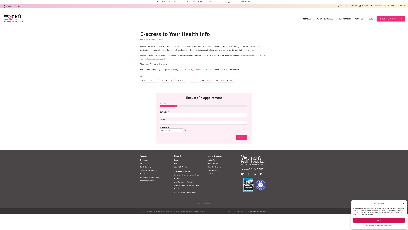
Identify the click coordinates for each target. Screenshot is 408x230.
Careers (176, 160)
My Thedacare (212, 170)
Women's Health (207, 81)
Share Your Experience (348, 6)
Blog (371, 19)
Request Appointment (390, 19)
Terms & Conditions (146, 211)
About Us (359, 19)
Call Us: (253, 169)
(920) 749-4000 (246, 2)
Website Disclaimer (199, 211)
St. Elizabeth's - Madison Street (185, 192)
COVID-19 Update (180, 167)
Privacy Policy (388, 225)
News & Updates (158, 39)
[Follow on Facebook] (249, 174)
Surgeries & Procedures (148, 170)
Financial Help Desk (215, 167)
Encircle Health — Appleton (184, 182)
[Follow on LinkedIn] (261, 174)
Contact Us (378, 6)
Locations (390, 6)
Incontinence (145, 174)
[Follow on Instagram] (242, 174)
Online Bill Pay (213, 163)
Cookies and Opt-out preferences (374, 225)
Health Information (168, 81)
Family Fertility (145, 167)
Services (307, 19)
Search (402, 6)
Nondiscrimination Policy (184, 211)
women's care (194, 81)
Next (241, 138)
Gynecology (144, 163)
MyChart (365, 6)
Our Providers (345, 19)
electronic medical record (150, 81)
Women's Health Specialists (225, 81)
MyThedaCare (182, 81)
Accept (379, 220)
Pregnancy (144, 160)
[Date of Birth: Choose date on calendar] (185, 130)
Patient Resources (325, 19)
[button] (404, 204)
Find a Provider (213, 174)
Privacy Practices (169, 211)
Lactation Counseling (148, 181)
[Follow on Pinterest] (255, 174)
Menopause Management (149, 177)
